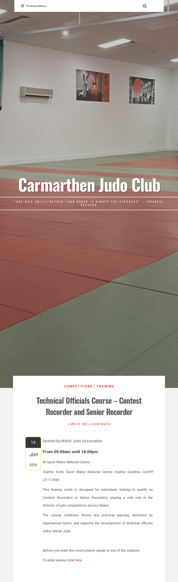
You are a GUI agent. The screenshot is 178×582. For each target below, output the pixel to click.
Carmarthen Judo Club (89, 184)
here (78, 560)
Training (105, 386)
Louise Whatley (101, 424)
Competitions (78, 386)
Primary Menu (36, 6)
